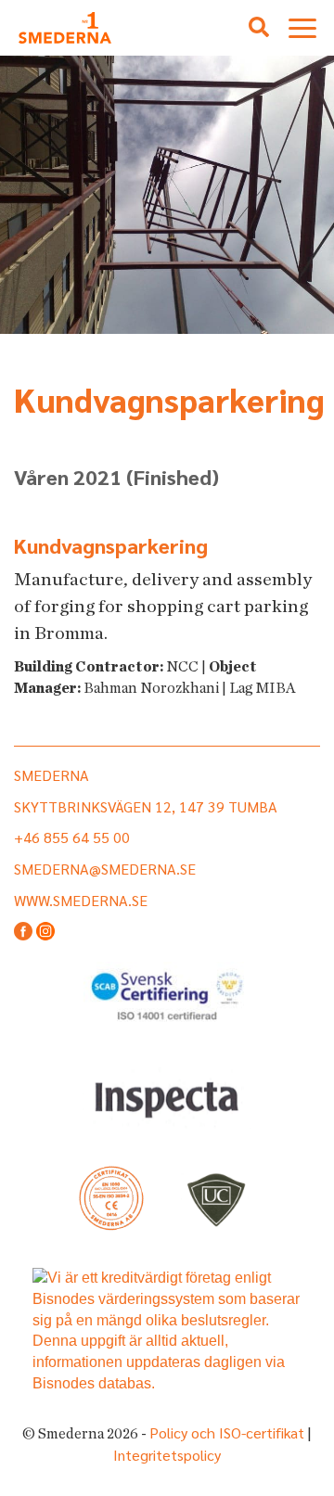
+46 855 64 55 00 (72, 837)
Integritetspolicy (167, 1454)
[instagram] (45, 932)
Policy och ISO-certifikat (226, 1432)
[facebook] (23, 932)
